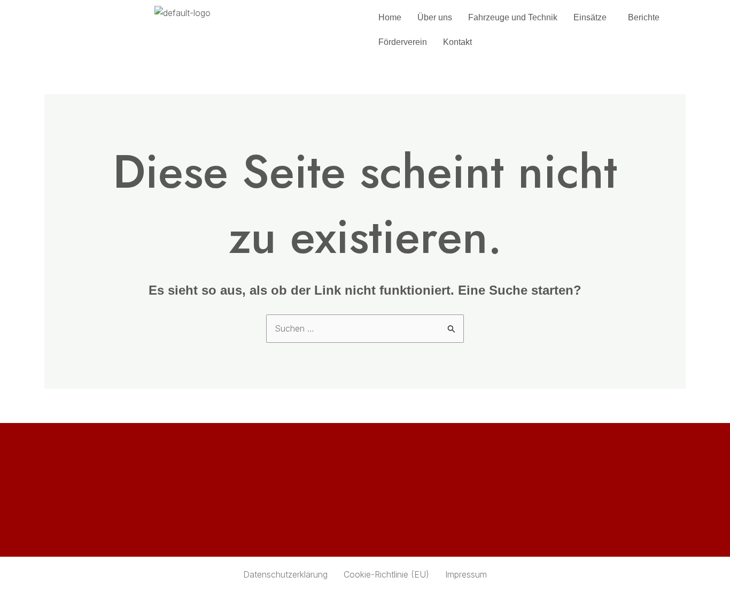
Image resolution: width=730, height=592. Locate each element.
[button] (592, 17)
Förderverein (402, 42)
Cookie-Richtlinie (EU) (386, 574)
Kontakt (457, 42)
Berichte (643, 17)
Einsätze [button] (590, 17)
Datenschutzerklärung (285, 574)
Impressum (466, 574)
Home (389, 17)
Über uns (434, 17)
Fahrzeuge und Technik (512, 17)
